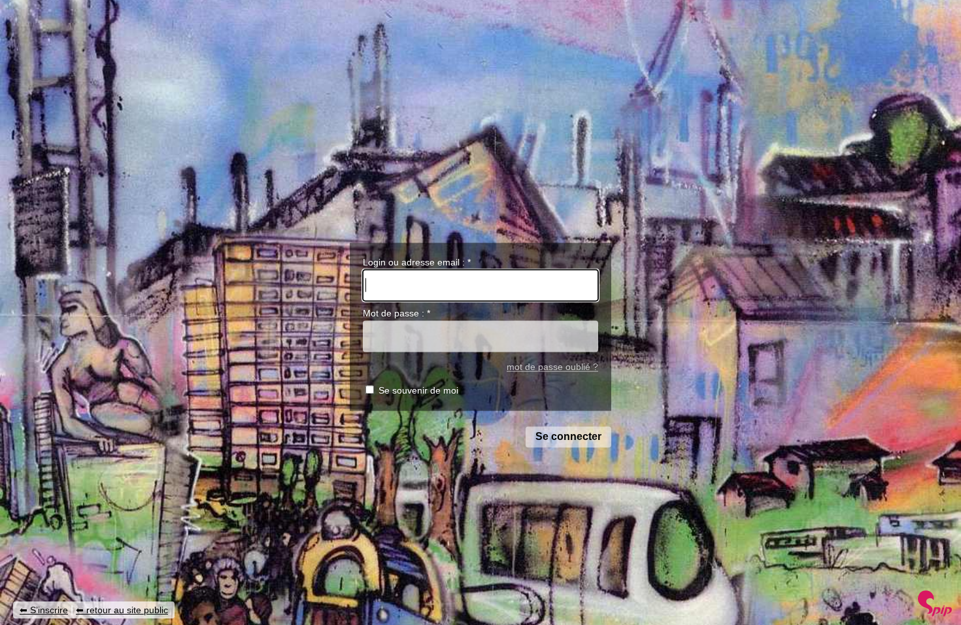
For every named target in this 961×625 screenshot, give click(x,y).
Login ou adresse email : (417, 262)
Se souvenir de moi (418, 391)
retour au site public (127, 610)
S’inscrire (49, 610)
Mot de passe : (396, 314)
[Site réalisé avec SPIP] (934, 612)
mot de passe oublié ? (552, 367)
